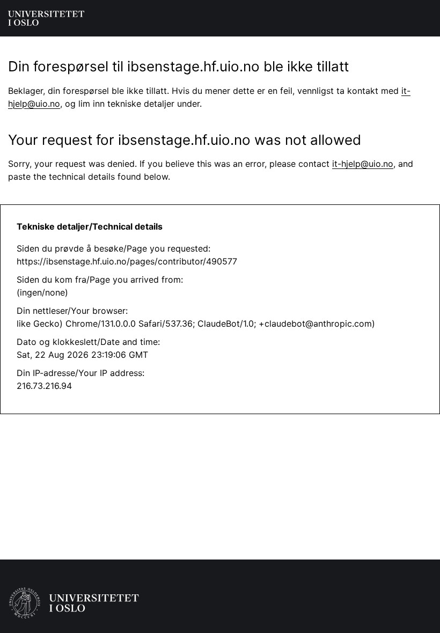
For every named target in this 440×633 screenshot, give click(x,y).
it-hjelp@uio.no (362, 163)
